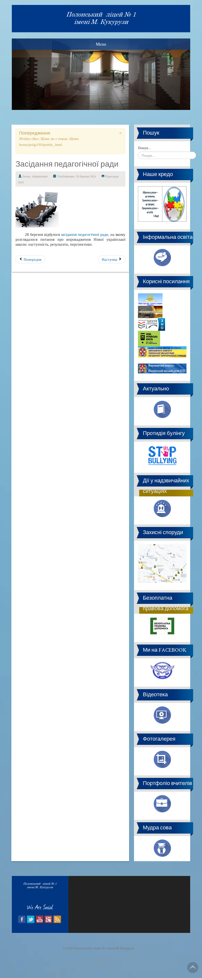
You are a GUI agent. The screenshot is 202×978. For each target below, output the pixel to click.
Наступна (110, 259)
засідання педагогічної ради (84, 234)
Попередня (32, 259)
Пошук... (144, 147)
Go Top (192, 967)
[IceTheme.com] (101, 959)
